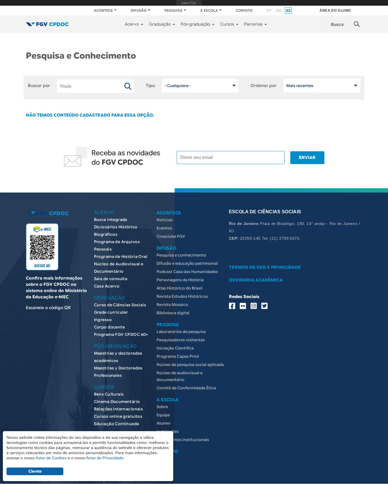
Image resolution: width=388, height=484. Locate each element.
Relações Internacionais (118, 408)
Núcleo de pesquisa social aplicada (190, 364)
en (278, 10)
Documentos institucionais (183, 439)
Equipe (163, 414)
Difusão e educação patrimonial (187, 263)
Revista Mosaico (172, 304)
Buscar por (39, 85)
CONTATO (244, 10)
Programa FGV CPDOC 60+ (121, 334)
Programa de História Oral (121, 256)
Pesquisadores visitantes (181, 339)
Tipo (150, 85)
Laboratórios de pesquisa (181, 331)
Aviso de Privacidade (105, 458)
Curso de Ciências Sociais (120, 304)
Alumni (163, 423)
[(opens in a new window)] (42, 246)
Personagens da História (180, 279)
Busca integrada (110, 219)
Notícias (165, 219)
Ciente (35, 471)
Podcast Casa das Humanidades (187, 271)
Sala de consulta (111, 278)
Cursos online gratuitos (118, 416)
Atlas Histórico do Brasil (180, 288)
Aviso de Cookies (51, 458)
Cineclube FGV (171, 236)
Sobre (162, 406)
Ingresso (103, 319)
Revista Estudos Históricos (182, 296)
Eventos (164, 228)
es (288, 10)
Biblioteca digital (173, 312)
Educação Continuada (116, 423)
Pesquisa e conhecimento (181, 255)
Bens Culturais (109, 394)
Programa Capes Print (178, 356)
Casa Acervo (107, 286)
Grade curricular (111, 312)
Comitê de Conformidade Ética (186, 387)
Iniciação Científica (175, 348)
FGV (189, 3)
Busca (337, 24)
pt (268, 10)
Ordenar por (263, 85)
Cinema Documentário (117, 401)
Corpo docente (109, 327)
